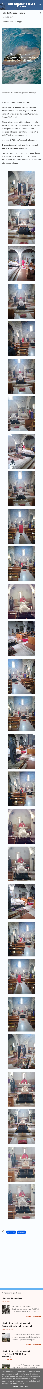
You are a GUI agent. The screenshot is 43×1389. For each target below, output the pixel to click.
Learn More (18, 1387)
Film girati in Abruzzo (12, 1298)
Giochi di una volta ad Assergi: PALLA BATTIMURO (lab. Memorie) (16, 1354)
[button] (40, 13)
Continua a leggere (33, 1317)
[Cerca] (40, 4)
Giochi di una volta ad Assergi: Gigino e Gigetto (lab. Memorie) (17, 1324)
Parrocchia (11, 1232)
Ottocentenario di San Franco (21, 5)
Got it (27, 1387)
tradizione (21, 1232)
